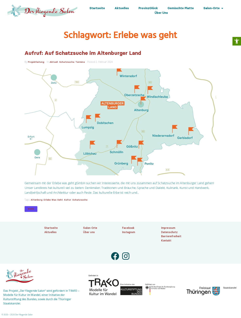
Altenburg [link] (36, 199)
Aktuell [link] (54, 61)
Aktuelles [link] (122, 8)
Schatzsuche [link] (66, 61)
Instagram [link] (128, 232)
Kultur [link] (67, 199)
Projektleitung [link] (36, 61)
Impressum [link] (168, 227)
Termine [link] (80, 61)
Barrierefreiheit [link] (171, 236)
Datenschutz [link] (169, 232)
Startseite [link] (97, 8)
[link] (236, 41)
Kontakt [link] (166, 240)
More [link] (31, 209)
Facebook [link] (128, 227)
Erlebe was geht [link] (53, 199)
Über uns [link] (161, 13)
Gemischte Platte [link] (181, 8)
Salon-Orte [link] (211, 8)
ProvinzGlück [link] (148, 8)
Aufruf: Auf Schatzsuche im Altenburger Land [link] (83, 53)
